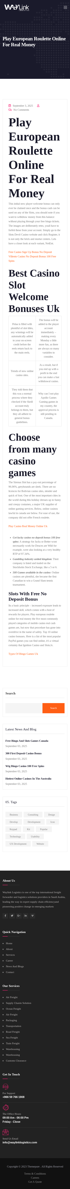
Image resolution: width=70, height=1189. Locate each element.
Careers (35, 1177)
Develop (14, 822)
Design (51, 814)
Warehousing (13, 1049)
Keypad (13, 829)
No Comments (21, 109)
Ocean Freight (13, 1008)
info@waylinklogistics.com (20, 1142)
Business (14, 814)
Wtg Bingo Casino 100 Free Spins (24, 766)
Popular (44, 829)
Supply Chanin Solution (18, 1003)
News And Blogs (15, 966)
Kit (28, 829)
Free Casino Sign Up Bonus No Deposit (30, 252)
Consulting (33, 814)
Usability (35, 836)
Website (40, 844)
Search (10, 693)
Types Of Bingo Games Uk (23, 653)
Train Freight (13, 1043)
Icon (52, 822)
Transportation (13, 1026)
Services (10, 955)
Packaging (11, 1020)
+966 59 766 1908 (13, 1097)
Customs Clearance (16, 1060)
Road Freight (13, 1031)
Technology (15, 836)
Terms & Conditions (35, 1173)
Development (34, 822)
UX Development (18, 844)
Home (9, 943)
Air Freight (12, 997)
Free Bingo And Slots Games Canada (26, 740)
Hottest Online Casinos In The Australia (28, 778)
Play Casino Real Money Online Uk (27, 526)
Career (9, 960)
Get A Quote (35, 1181)
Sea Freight (12, 1037)
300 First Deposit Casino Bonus (23, 753)
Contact (10, 972)
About (9, 949)
